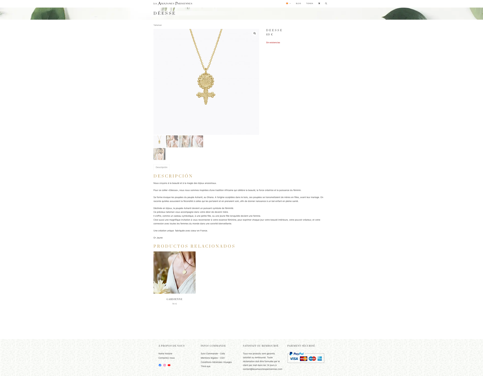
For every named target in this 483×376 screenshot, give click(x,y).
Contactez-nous (166, 358)
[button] (254, 33)
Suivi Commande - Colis (213, 353)
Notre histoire (165, 353)
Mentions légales (209, 358)
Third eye (205, 366)
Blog (298, 3)
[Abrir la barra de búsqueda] (326, 3)
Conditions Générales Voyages (216, 362)
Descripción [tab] (161, 167)
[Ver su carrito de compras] (319, 3)
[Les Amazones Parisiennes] (172, 3)
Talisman (157, 25)
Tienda (309, 3)
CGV (222, 358)
